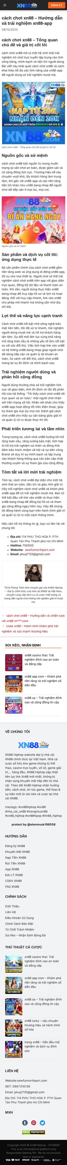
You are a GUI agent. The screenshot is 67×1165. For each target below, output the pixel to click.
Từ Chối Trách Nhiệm (19, 929)
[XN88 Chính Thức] (27, 5)
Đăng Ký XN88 (15, 846)
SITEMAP (54, 1145)
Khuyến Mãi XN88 (17, 852)
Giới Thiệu (12, 906)
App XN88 (12, 869)
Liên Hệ (10, 912)
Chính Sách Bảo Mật (19, 923)
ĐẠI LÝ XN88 (14, 875)
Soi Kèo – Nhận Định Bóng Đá (25, 935)
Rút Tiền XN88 (15, 863)
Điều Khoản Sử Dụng (19, 918)
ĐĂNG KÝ (56, 5)
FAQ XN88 (12, 886)
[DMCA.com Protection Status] (33, 1132)
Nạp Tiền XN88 (15, 857)
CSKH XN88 (13, 881)
